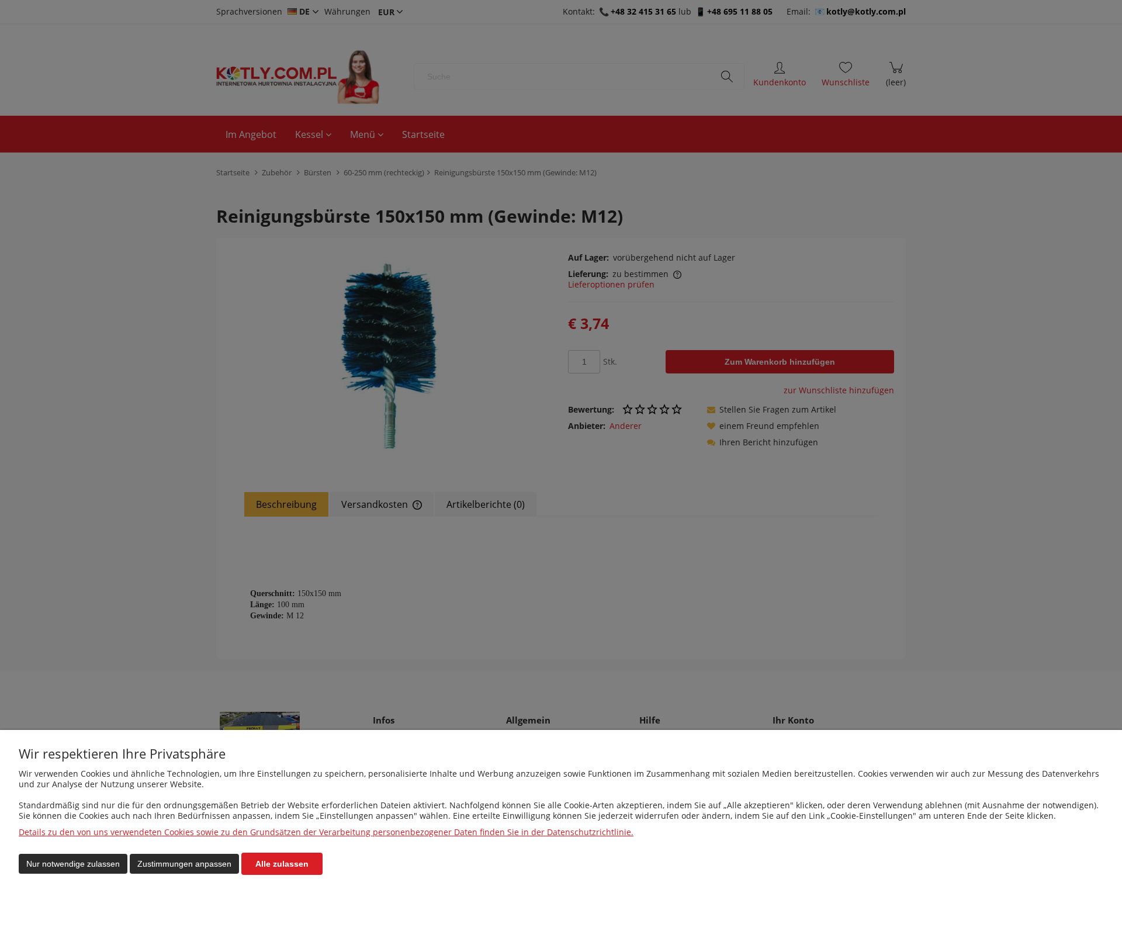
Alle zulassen (282, 863)
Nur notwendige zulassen (73, 863)
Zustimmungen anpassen (184, 863)
